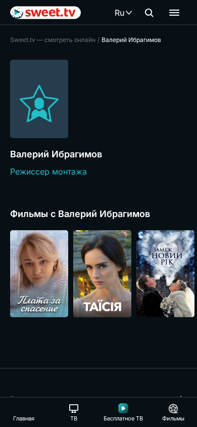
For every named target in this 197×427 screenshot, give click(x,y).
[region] (98, 273)
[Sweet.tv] (45, 12)
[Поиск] (149, 12)
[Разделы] (174, 12)
